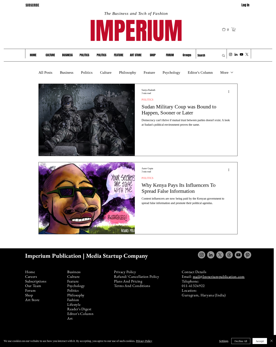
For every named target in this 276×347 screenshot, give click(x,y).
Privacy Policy (144, 341)
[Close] (271, 341)
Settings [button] (223, 341)
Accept (260, 341)
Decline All (241, 341)
